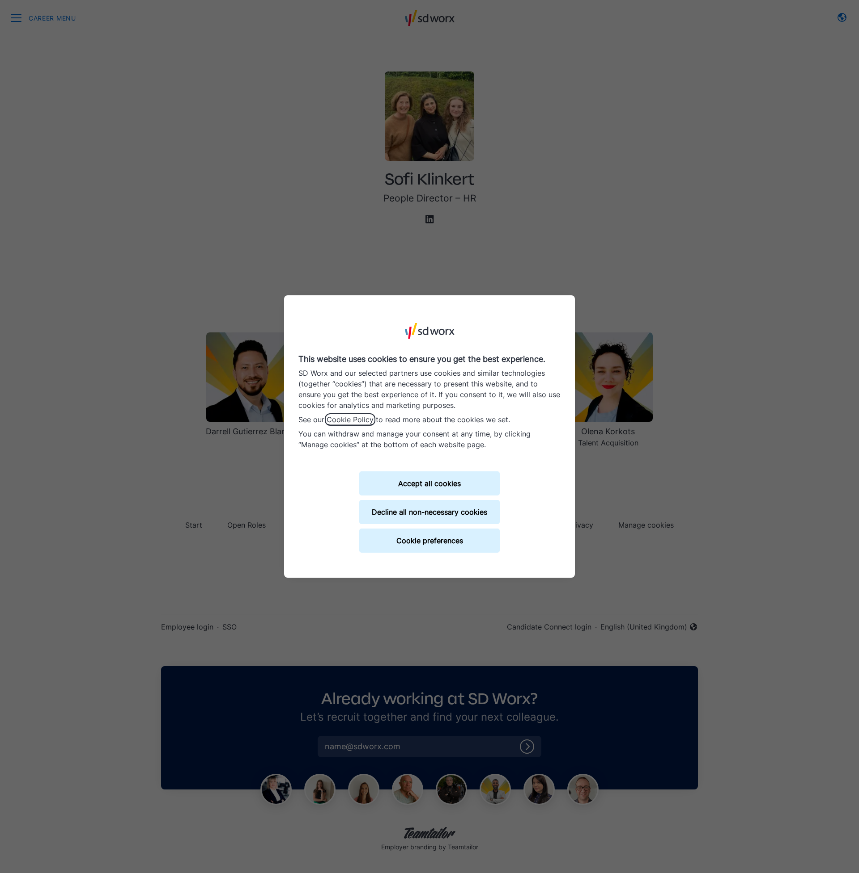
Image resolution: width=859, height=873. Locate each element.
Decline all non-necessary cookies (429, 512)
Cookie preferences (429, 540)
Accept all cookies (429, 483)
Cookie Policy (350, 419)
